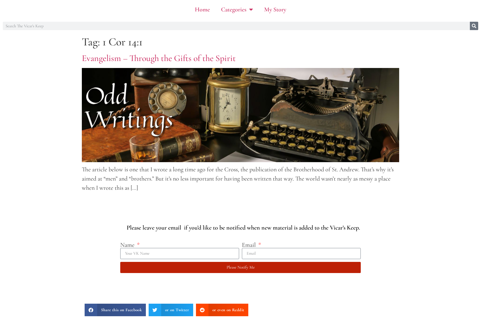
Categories (233, 9)
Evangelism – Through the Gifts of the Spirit (159, 58)
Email (249, 245)
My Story (275, 9)
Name (128, 245)
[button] (115, 310)
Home (202, 9)
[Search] (474, 26)
